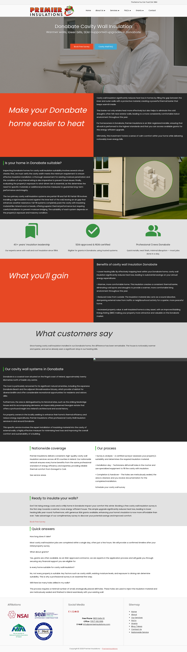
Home (88, 10)
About (134, 614)
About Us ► (101, 10)
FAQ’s (133, 620)
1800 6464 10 (99, 618)
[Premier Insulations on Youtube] (76, 611)
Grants (134, 623)
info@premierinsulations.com (96, 624)
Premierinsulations (110, 648)
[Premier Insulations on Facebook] (69, 611)
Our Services (137, 617)
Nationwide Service (140, 632)
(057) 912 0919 (96, 621)
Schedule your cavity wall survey (110, 487)
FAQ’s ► (127, 10)
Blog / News (136, 626)
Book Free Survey (37, 521)
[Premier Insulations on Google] (73, 611)
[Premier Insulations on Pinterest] (78, 611)
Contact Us (136, 629)
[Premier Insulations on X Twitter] (71, 611)
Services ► (115, 10)
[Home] (52, 10)
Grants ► (140, 10)
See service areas (38, 475)
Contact (152, 10)
